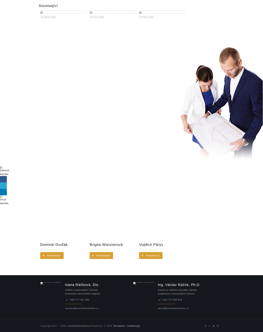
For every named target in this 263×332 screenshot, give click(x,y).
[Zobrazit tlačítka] (4, 174)
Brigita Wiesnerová (106, 245)
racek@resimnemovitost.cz (173, 308)
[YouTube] (209, 326)
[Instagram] (217, 326)
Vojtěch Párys (151, 245)
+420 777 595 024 (172, 299)
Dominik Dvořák (54, 245)
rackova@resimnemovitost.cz (82, 308)
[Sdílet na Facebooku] (3, 179)
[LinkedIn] (213, 326)
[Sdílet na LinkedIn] (3, 192)
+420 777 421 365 (79, 299)
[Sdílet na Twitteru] (3, 185)
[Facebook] (205, 326)
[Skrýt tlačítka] (4, 203)
